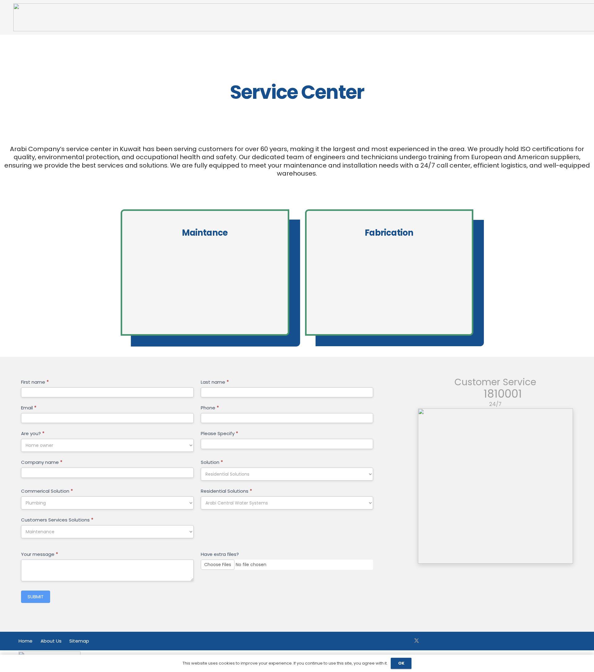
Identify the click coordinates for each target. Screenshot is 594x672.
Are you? (33, 433)
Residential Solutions (226, 491)
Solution (212, 462)
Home (25, 641)
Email (29, 407)
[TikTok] (482, 641)
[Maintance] (205, 272)
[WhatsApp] (469, 641)
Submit (36, 596)
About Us (51, 641)
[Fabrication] (389, 272)
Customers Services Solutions (57, 520)
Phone (210, 407)
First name (35, 382)
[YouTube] (443, 641)
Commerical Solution (47, 491)
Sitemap (79, 641)
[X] (416, 641)
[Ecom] (495, 486)
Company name (41, 462)
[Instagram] (430, 641)
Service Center (297, 92)
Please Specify (219, 433)
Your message (39, 554)
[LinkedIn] (456, 641)
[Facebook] (403, 641)
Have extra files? (220, 554)
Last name (215, 382)
